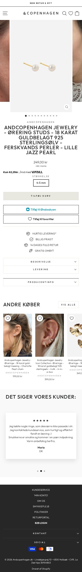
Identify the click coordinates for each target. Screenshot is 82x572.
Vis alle (68, 304)
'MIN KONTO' (41, 495)
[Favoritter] (70, 13)
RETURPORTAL (41, 517)
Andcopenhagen (41, 122)
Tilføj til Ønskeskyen (43, 209)
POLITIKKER (41, 511)
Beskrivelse (41, 261)
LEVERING (41, 269)
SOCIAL (40, 542)
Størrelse (41, 176)
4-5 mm (41, 182)
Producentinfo (41, 282)
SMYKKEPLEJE (41, 506)
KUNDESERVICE (41, 489)
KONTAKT (40, 533)
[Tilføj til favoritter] (7, 318)
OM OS (41, 500)
